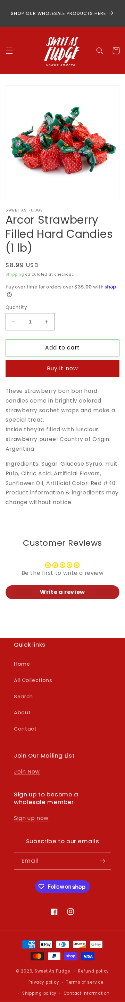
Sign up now (31, 818)
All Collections (33, 680)
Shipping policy (39, 993)
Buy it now (62, 368)
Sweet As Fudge (52, 971)
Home (22, 663)
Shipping (15, 274)
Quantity (16, 307)
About (22, 712)
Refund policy (93, 971)
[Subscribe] (103, 861)
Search (23, 696)
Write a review (62, 592)
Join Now (27, 772)
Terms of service (84, 982)
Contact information (87, 993)
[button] (9, 51)
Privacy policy (43, 982)
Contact (25, 728)
